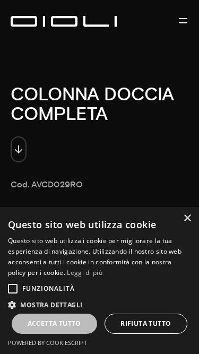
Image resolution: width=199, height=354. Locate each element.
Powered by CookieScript (47, 343)
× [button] (187, 218)
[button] (99, 304)
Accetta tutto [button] (54, 323)
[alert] (99, 280)
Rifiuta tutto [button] (145, 323)
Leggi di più (84, 272)
